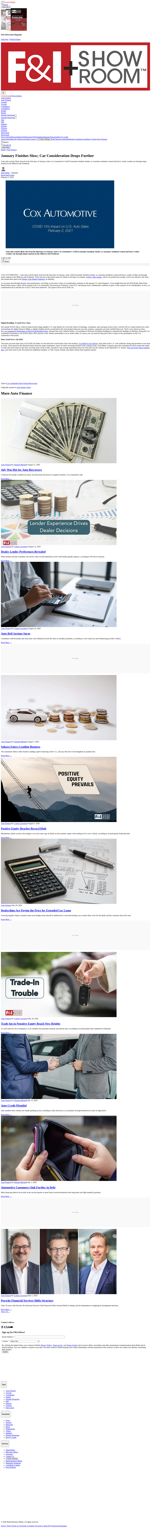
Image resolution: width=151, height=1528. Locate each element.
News (17, 2)
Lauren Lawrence (20, 547)
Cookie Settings (44, 139)
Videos (34, 137)
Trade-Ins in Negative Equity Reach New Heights (30, 1023)
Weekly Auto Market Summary (33, 279)
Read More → (6, 479)
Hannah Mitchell (20, 465)
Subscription (5, 139)
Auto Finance (6, 98)
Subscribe (4, 39)
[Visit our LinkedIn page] (9, 1328)
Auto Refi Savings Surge (15, 633)
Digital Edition (15, 39)
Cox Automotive (12, 383)
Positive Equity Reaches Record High (23, 828)
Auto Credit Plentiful (14, 1105)
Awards (4, 102)
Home (3, 150)
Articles (22, 2)
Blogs (20, 137)
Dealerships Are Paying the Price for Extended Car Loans (36, 910)
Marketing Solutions (74, 139)
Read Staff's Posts (7, 175)
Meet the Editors (16, 139)
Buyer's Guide (62, 137)
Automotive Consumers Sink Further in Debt (28, 1187)
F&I (2, 120)
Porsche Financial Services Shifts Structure (27, 1300)
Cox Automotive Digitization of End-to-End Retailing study (26, 331)
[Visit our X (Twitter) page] (4, 1328)
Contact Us (34, 139)
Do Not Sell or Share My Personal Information (49, 1526)
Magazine (14, 137)
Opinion (4, 129)
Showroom (5, 133)
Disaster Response (8, 115)
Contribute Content (89, 139)
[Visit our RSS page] (7, 1328)
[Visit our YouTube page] (11, 1328)
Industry (4, 124)
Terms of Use (17, 1526)
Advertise (26, 139)
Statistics (40, 137)
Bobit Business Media (59, 139)
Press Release (102, 139)
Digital (3, 111)
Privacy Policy (6, 1526)
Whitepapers (27, 137)
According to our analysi (87, 343)
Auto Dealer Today (24, 387)
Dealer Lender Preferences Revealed (23, 551)
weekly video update (94, 277)
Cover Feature (10, 2)
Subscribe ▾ (6, 7)
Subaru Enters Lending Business (20, 746)
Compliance (5, 107)
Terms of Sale (27, 1526)
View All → (5, 1312)
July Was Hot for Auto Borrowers (21, 469)
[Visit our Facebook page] (2, 1328)
